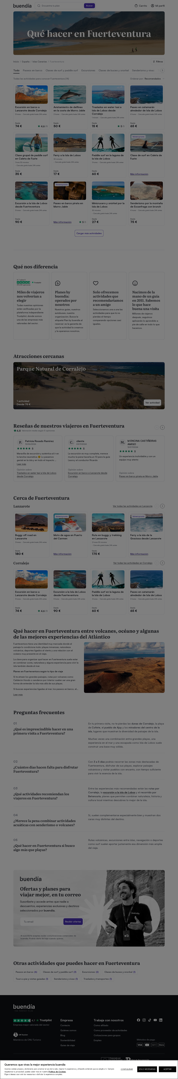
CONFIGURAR (127, 1069)
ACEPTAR (167, 1069)
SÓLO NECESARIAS (147, 1069)
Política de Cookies (57, 1072)
